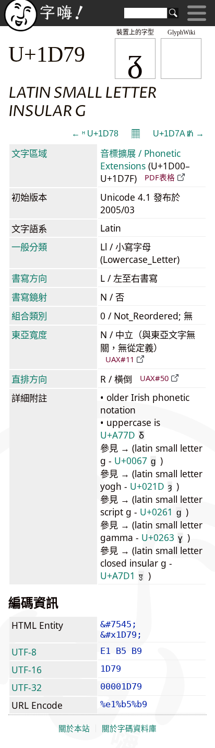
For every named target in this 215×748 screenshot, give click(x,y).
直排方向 (29, 379)
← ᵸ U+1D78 (94, 133)
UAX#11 (119, 359)
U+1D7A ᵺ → (178, 133)
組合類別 (29, 315)
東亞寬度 (29, 334)
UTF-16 (26, 669)
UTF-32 (26, 687)
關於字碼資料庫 (129, 728)
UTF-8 (24, 652)
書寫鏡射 (29, 297)
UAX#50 (154, 378)
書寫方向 (29, 278)
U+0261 (160, 511)
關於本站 (74, 728)
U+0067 (135, 460)
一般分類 (29, 246)
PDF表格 (160, 177)
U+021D (151, 486)
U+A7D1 (122, 575)
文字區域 (29, 153)
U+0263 (162, 537)
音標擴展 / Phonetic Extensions (140, 159)
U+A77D (122, 435)
